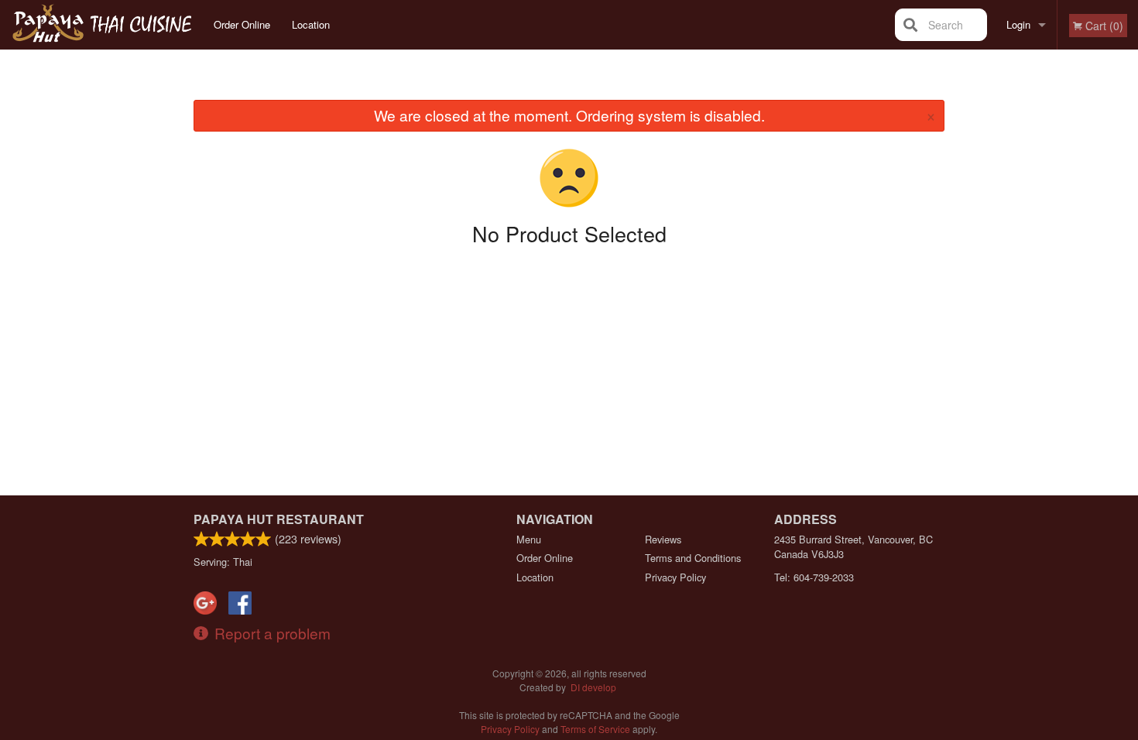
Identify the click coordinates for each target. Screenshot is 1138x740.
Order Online (242, 24)
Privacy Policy (675, 577)
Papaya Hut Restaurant (279, 519)
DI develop (593, 687)
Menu (528, 539)
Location (311, 24)
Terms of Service (595, 728)
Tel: (814, 577)
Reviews (663, 539)
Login (1018, 24)
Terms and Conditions (693, 557)
